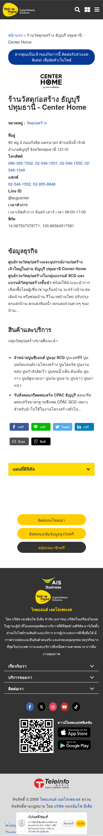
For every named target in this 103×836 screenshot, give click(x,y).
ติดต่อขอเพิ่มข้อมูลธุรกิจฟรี (51, 534)
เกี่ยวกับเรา (17, 666)
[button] (19, 427)
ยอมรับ (80, 823)
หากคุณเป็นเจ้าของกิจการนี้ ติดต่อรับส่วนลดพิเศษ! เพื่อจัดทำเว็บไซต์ (51, 57)
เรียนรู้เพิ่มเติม (42, 831)
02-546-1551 (46, 163)
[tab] (51, 469)
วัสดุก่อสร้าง (36, 122)
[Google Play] (78, 745)
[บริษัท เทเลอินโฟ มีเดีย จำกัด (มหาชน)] (51, 783)
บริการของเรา (20, 677)
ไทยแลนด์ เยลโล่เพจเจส (51, 609)
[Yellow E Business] (30, 706)
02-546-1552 (19, 184)
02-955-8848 (44, 184)
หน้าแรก (15, 35)
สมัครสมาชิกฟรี (51, 547)
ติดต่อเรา (16, 688)
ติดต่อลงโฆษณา (51, 520)
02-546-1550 (71, 163)
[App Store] (78, 732)
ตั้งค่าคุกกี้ (68, 823)
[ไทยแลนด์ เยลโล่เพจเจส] (41, 706)
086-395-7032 (20, 163)
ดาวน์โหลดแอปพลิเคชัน (75, 722)
